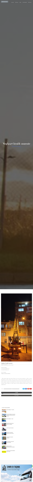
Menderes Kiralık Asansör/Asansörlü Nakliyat (11, 446)
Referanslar (29, 2)
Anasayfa (12, 2)
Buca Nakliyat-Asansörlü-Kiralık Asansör (10, 442)
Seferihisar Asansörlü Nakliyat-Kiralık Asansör (10, 433)
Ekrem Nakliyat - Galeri (10, 418)
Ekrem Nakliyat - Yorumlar (10, 409)
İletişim (20, 2)
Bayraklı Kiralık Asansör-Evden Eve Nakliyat (10, 424)
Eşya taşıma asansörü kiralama (10, 437)
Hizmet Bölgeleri (25, 2)
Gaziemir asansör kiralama (16, 146)
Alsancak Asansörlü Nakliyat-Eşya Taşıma (11, 451)
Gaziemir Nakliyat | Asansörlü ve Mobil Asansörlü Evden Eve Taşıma (11, 415)
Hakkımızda (16, 2)
